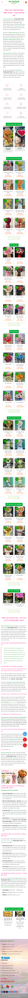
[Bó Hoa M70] (8, 290)
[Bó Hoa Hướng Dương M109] (20, 550)
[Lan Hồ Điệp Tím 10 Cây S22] (20, 598)
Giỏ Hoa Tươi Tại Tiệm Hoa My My (8, 919)
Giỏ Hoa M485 (19, 402)
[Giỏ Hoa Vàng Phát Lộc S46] (20, 377)
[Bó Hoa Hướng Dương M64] (8, 550)
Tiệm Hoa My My (14, 702)
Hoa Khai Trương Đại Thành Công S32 (20, 211)
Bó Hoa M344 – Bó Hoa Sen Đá (8, 278)
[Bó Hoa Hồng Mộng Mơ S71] (20, 309)
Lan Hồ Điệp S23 (8, 604)
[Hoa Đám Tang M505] (20, 425)
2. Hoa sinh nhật (5, 694)
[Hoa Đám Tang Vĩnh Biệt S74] (8, 463)
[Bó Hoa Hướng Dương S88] (8, 531)
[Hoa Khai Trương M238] (8, 185)
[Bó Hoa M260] (20, 290)
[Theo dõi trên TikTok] (4, 992)
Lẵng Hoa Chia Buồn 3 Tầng (8, 451)
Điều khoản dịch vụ (7, 968)
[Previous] (3, 140)
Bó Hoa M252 (20, 278)
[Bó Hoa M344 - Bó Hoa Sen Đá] (8, 271)
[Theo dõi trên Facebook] (2, 992)
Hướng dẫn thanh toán (8, 975)
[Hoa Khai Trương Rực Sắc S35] (20, 185)
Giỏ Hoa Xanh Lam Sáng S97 (19, 365)
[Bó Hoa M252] (20, 271)
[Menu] (2, 2)
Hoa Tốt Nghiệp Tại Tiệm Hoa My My (20, 919)
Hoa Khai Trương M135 (8, 230)
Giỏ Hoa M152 (8, 383)
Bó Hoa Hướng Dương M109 (20, 557)
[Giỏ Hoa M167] (8, 396)
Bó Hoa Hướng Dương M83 (20, 538)
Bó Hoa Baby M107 (8, 259)
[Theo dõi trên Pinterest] (12, 992)
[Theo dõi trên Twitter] (9, 992)
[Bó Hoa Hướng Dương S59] (20, 512)
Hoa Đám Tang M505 (20, 432)
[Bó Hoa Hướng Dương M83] (20, 531)
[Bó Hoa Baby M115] (8, 309)
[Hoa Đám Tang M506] (20, 482)
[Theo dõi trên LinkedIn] (14, 992)
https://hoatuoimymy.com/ (13, 894)
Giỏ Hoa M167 (8, 402)
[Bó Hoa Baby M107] (8, 252)
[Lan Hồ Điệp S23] (8, 598)
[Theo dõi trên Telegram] (19, 992)
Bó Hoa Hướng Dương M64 (8, 557)
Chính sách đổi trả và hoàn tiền (10, 973)
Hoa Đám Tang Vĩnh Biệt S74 (8, 470)
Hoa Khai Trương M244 (20, 230)
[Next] (25, 140)
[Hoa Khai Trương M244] (20, 223)
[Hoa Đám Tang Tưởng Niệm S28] (20, 444)
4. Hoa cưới (3, 729)
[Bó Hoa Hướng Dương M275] (8, 512)
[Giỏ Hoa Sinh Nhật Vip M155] (8, 339)
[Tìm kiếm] (23, 2)
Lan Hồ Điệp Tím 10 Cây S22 (20, 605)
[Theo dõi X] (7, 992)
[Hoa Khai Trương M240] (20, 166)
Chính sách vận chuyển (8, 970)
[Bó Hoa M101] (20, 252)
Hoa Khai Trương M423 (8, 211)
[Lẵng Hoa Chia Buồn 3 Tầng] (8, 444)
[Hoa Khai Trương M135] (8, 223)
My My (17, 26)
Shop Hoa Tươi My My (16, 786)
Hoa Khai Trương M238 (8, 192)
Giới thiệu (4, 963)
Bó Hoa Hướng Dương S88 (8, 538)
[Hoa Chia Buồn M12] (20, 463)
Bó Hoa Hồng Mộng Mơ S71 (19, 316)
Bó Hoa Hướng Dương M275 (8, 519)
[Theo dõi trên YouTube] (16, 992)
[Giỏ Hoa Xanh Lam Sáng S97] (20, 358)
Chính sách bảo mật (7, 965)
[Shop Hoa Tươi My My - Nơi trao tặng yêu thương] (14, 2)
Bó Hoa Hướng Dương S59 (20, 519)
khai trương (9, 39)
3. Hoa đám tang (5, 714)
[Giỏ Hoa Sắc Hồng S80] (20, 339)
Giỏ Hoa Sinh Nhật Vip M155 (8, 346)
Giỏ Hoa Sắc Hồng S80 (20, 346)
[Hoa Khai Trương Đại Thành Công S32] (20, 204)
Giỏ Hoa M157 (8, 364)
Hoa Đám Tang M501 (8, 489)
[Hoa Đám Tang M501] (8, 482)
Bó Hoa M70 (8, 297)
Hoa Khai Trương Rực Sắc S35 (20, 192)
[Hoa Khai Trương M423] (8, 204)
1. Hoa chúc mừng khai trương (8, 668)
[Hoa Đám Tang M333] (8, 425)
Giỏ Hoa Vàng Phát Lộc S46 (19, 384)
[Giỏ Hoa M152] (8, 377)
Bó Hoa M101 (20, 259)
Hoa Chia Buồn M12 (20, 470)
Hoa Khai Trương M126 (8, 173)
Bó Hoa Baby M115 (8, 316)
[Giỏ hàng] (26, 2)
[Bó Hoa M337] (20, 569)
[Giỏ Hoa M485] (20, 396)
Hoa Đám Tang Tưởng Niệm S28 (20, 451)
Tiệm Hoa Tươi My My (13, 32)
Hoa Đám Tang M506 (20, 489)
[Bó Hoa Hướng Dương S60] (8, 569)
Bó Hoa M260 (19, 297)
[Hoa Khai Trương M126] (8, 166)
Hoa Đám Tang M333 (8, 432)
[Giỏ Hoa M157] (8, 358)
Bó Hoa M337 (20, 575)
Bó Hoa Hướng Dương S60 (8, 576)
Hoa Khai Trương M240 (20, 173)
